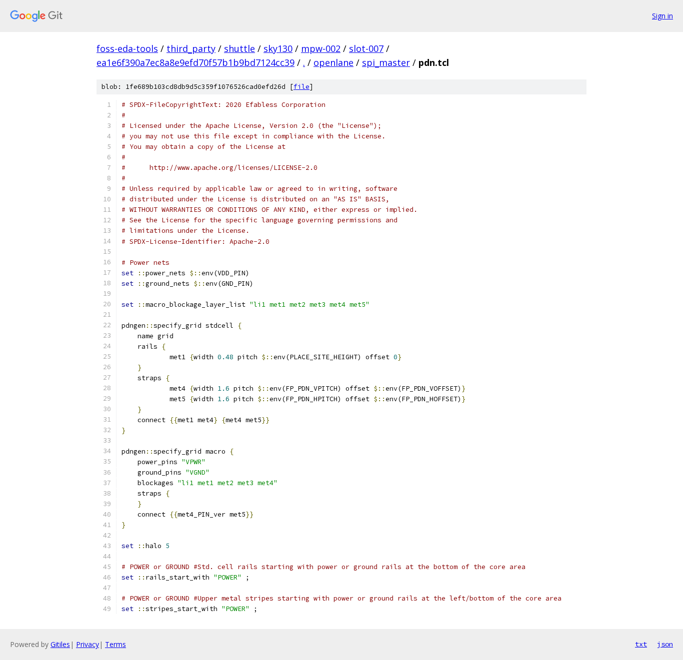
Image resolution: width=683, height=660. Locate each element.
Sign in (662, 15)
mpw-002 (320, 48)
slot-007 (366, 48)
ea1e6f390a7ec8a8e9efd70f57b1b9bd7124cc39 (195, 62)
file (302, 86)
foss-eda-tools (127, 48)
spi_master (386, 62)
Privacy (87, 644)
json (665, 644)
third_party (191, 48)
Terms (115, 644)
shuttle (239, 48)
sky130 (278, 48)
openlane (334, 62)
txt (641, 644)
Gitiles (60, 644)
